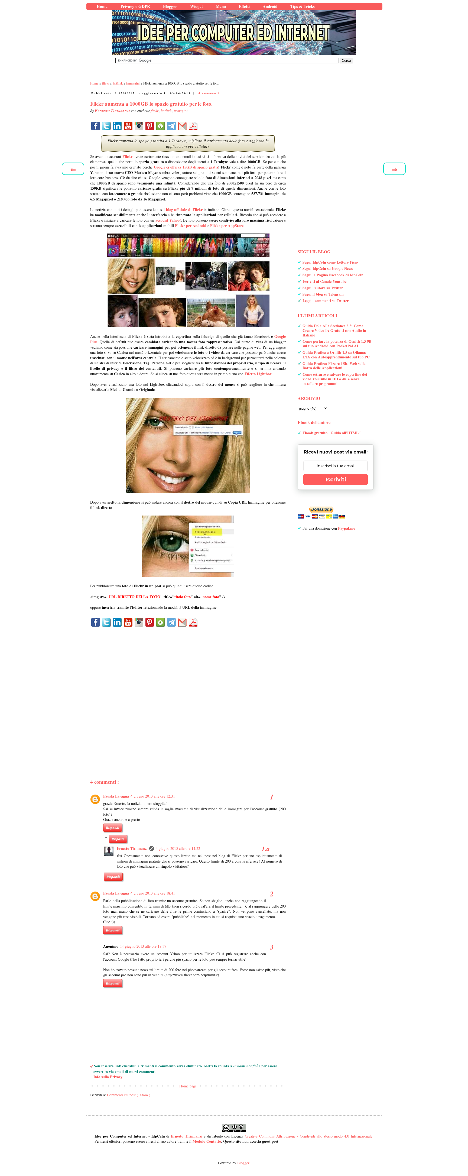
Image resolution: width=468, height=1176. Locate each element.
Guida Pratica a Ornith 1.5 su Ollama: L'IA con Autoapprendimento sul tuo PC (336, 354)
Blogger (243, 1162)
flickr (155, 110)
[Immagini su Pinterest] (149, 126)
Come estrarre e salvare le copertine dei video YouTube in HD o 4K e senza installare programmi (335, 378)
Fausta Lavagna (116, 796)
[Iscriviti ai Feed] (160, 126)
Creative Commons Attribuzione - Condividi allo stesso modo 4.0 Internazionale (308, 1136)
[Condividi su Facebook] (95, 126)
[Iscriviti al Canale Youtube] (128, 126)
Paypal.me (346, 528)
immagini (181, 110)
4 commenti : (211, 93)
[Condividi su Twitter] (106, 126)
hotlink (166, 110)
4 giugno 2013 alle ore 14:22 (178, 848)
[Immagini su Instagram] (139, 126)
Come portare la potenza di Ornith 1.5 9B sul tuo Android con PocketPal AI (337, 343)
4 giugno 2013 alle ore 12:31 (153, 796)
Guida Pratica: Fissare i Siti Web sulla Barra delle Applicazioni (334, 366)
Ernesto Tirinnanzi (132, 848)
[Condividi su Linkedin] (117, 126)
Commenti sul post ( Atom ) (128, 1094)
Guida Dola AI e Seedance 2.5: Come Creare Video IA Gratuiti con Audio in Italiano (334, 330)
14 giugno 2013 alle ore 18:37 (143, 946)
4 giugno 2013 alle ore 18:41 (153, 893)
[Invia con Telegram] (171, 126)
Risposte (118, 838)
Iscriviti (335, 479)
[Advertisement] (188, 693)
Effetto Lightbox (258, 374)
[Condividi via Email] (182, 126)
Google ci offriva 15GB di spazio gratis (186, 167)
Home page (188, 1085)
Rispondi (112, 827)
